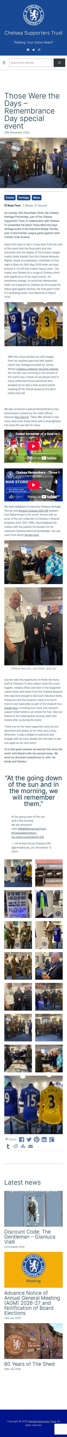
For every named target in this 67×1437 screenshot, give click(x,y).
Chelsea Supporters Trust (33, 33)
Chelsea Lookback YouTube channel (37, 368)
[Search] (59, 63)
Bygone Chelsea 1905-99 (33, 510)
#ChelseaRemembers (23, 832)
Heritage (23, 197)
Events (10, 197)
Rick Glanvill (22, 416)
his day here (31, 534)
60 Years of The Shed (29, 1363)
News (36, 197)
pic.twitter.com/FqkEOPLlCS (27, 836)
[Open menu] (4, 63)
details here (11, 707)
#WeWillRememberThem (32, 828)
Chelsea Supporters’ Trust (42, 1421)
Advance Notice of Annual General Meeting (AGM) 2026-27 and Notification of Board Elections (32, 1302)
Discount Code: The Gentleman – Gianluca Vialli (29, 1236)
